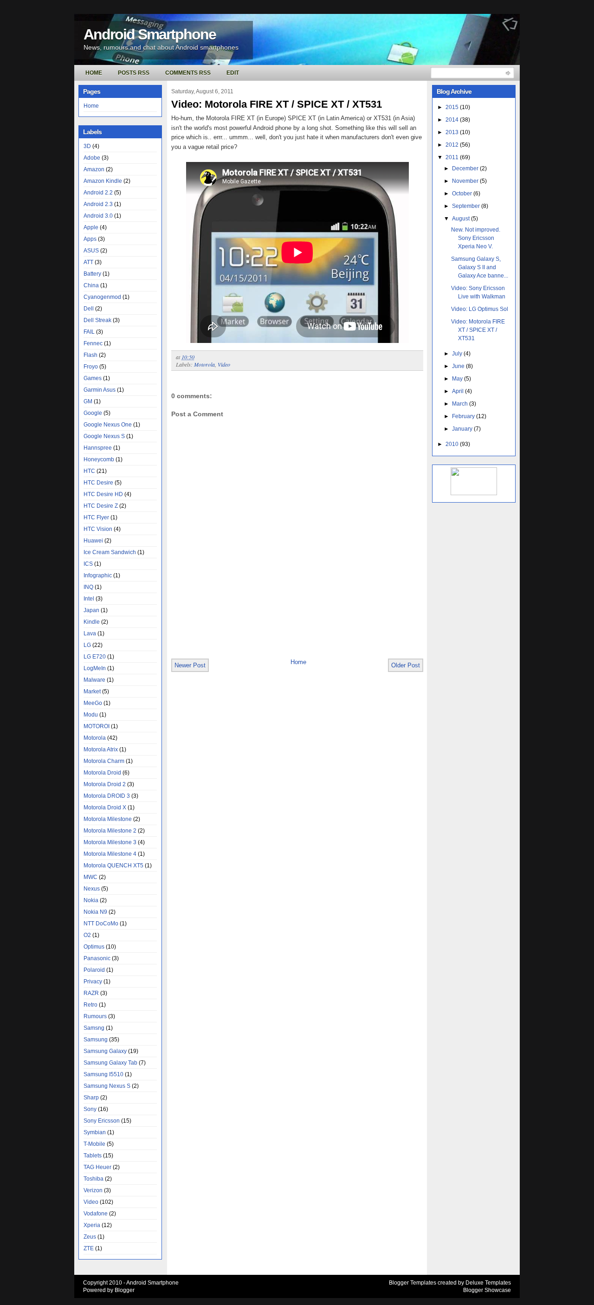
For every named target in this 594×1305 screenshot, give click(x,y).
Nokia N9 (95, 912)
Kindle (92, 622)
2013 (453, 132)
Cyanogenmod (102, 297)
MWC (90, 877)
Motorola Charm (104, 761)
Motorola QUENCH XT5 (113, 865)
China (91, 285)
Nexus (92, 888)
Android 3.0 (98, 216)
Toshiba (93, 1179)
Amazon (94, 169)
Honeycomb (99, 459)
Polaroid (94, 970)
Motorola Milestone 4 (110, 854)
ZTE (89, 1248)
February (464, 416)
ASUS (91, 250)
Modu (91, 714)
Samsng (94, 1028)
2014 (453, 119)
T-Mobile (94, 1144)
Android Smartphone (150, 34)
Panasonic (97, 958)
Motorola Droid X (105, 807)
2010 (453, 444)
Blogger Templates (412, 1282)
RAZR (91, 993)
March (460, 404)
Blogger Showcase (487, 1290)
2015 (453, 107)
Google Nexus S (104, 436)
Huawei (93, 540)
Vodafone (96, 1213)
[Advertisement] (279, 637)
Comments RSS (188, 73)
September (466, 206)
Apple (91, 227)
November (466, 181)
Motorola (95, 738)
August (461, 218)
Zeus (90, 1237)
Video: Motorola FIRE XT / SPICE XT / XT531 (276, 104)
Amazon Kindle (103, 181)
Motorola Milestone (108, 819)
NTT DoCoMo (101, 923)
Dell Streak (97, 320)
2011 (453, 157)
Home (93, 73)
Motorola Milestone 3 (110, 842)
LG (87, 645)
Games (93, 378)
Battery (92, 274)
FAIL (89, 332)
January (463, 429)
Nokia (91, 900)
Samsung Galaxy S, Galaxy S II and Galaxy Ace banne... (479, 267)
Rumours (95, 1016)
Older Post (405, 665)
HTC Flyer (96, 517)
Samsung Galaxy (105, 1051)
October (462, 193)
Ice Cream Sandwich (110, 552)
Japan (91, 610)
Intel (89, 598)
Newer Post (190, 665)
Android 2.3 (98, 204)
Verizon (93, 1190)
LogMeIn (95, 668)
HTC (89, 471)
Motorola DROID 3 (107, 796)
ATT (88, 262)
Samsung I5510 (103, 1074)
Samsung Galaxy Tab (110, 1063)
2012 (453, 145)
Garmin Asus (100, 390)
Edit (232, 73)
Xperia (92, 1225)
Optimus (94, 946)
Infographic (98, 575)
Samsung (96, 1039)
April (458, 391)
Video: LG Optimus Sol (479, 309)
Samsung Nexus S (107, 1086)
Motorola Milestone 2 (110, 830)
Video (91, 1202)
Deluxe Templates (488, 1282)
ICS (88, 564)
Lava (90, 633)
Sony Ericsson (102, 1121)
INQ (88, 587)
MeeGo (93, 703)
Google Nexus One (108, 424)
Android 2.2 (98, 192)
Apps (90, 239)
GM (88, 401)
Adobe (92, 158)
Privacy (93, 981)
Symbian (95, 1132)
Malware (94, 680)
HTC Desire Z (101, 506)
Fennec (93, 343)
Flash (90, 355)
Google (93, 413)
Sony (90, 1109)
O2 (87, 935)
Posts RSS (133, 73)
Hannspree (98, 448)
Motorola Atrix (101, 749)
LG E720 (95, 656)
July (458, 353)
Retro (90, 1004)
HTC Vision (98, 529)
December (466, 168)
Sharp (91, 1097)
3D (87, 146)
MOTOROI (97, 726)
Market (92, 691)
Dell (89, 308)
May (458, 378)
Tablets (93, 1155)
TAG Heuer (97, 1167)
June (459, 366)
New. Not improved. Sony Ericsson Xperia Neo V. (475, 238)
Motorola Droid (102, 772)
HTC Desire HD (103, 494)
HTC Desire (98, 482)
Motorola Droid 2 (105, 784)
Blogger (125, 1290)
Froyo (91, 366)
